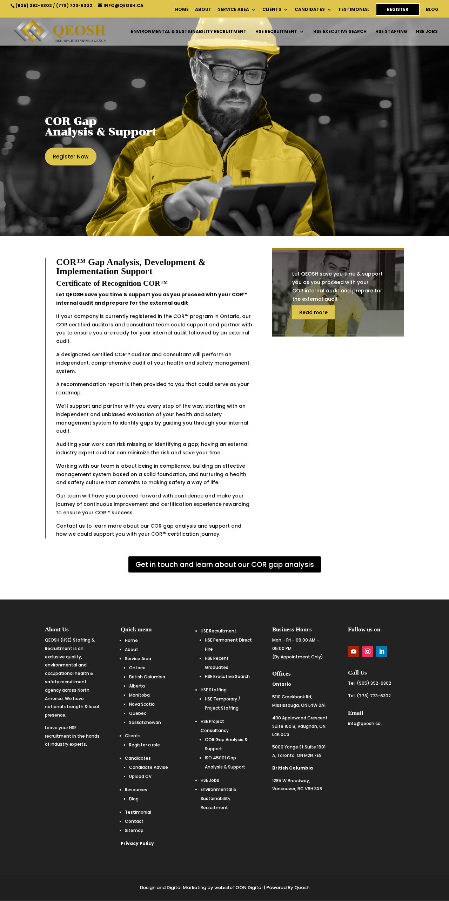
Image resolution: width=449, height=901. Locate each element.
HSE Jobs (427, 31)
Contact (134, 821)
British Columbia (147, 677)
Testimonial (353, 9)
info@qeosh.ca (364, 723)
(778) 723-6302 (74, 5)
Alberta (137, 686)
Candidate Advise (148, 767)
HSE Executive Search (340, 31)
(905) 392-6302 (33, 5)
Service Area (233, 9)
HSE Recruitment (276, 31)
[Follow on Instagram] (367, 651)
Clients (271, 9)
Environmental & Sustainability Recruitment (189, 31)
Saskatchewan (145, 722)
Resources (136, 790)
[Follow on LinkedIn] (381, 651)
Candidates (310, 9)
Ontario (137, 668)
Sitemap (134, 830)
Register (397, 9)
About (203, 9)
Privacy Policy (137, 843)
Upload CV (140, 776)
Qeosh (301, 887)
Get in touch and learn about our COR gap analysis (224, 564)
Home (182, 9)
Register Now (70, 156)
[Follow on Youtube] (353, 651)
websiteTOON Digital (238, 887)
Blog (432, 9)
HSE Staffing (391, 31)
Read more (313, 312)
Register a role (144, 745)
